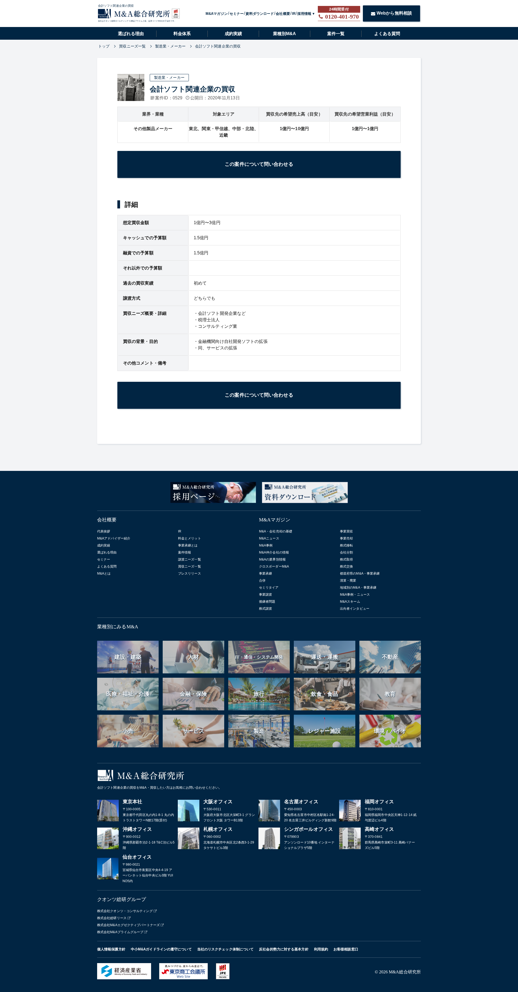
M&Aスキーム (350, 601)
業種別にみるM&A (117, 626)
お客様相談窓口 (345, 949)
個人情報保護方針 (111, 949)
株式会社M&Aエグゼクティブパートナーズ (128, 925)
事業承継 (265, 573)
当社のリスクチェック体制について (225, 949)
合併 (262, 580)
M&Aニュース (269, 538)
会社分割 (346, 552)
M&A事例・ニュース (355, 594)
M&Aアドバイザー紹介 (113, 538)
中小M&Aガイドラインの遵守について (161, 949)
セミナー (237, 14)
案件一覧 (336, 33)
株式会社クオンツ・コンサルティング (125, 911)
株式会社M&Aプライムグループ (120, 932)
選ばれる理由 (131, 33)
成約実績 (233, 33)
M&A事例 (266, 545)
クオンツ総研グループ (121, 899)
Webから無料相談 (394, 13)
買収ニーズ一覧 (189, 566)
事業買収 (346, 531)
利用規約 (321, 949)
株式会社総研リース (112, 918)
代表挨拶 (103, 531)
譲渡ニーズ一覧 (189, 559)
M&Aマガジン (217, 14)
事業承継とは (188, 545)
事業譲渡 (265, 594)
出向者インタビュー (354, 608)
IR (293, 14)
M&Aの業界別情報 (272, 559)
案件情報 (184, 552)
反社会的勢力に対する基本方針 (283, 949)
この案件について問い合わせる (259, 164)
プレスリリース (189, 573)
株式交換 (346, 566)
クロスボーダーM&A (274, 566)
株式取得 (346, 559)
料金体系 (182, 33)
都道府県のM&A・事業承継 (360, 573)
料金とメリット (189, 538)
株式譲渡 (265, 608)
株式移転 (346, 545)
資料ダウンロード (260, 14)
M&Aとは (104, 573)
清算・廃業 (348, 580)
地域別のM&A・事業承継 (358, 587)
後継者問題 (267, 601)
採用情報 (304, 14)
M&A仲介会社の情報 (274, 552)
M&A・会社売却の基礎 (275, 531)
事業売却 (346, 538)
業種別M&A (284, 33)
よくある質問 (387, 33)
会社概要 (283, 14)
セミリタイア (269, 587)
